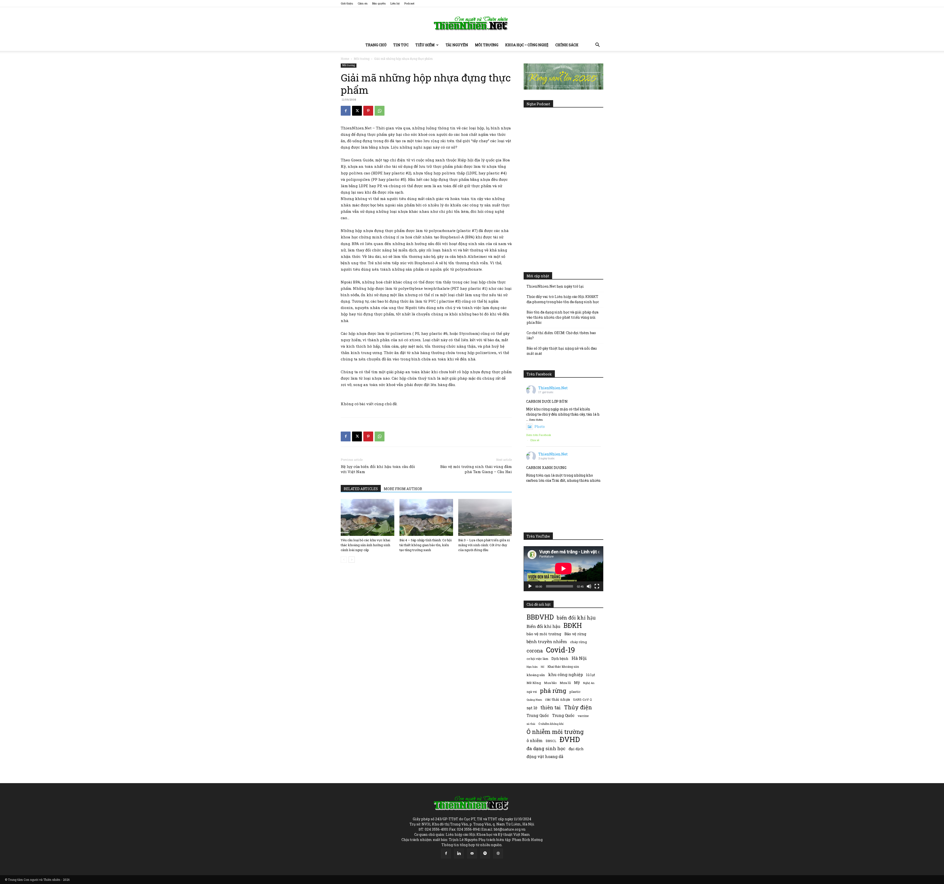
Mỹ (577, 682)
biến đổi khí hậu (576, 617)
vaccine (583, 716)
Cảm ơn (363, 3)
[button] (597, 45)
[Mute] (589, 586)
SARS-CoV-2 (582, 699)
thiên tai (550, 707)
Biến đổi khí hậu (543, 626)
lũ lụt (590, 674)
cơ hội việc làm (537, 659)
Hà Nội (579, 658)
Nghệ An (588, 683)
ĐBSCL (551, 741)
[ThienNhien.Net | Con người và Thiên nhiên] (472, 23)
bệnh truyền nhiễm (547, 641)
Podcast (409, 3)
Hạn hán (532, 666)
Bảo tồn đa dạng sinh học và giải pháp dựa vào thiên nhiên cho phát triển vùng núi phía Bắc (562, 317)
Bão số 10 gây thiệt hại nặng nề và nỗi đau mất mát (562, 351)
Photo (539, 426)
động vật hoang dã (545, 756)
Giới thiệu (347, 3)
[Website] (498, 853)
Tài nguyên (457, 45)
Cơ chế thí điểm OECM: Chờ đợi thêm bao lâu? (561, 335)
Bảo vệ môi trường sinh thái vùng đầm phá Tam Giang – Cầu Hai (476, 469)
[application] (563, 568)
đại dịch (576, 748)
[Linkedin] (459, 853)
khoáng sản (536, 675)
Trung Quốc (563, 715)
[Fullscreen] (596, 586)
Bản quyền (379, 3)
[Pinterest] (368, 111)
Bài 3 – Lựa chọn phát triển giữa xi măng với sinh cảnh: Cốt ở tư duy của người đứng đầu (484, 545)
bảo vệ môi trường (544, 633)
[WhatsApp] (379, 111)
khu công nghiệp (565, 674)
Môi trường (486, 45)
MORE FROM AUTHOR (403, 488)
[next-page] (352, 560)
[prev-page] (344, 560)
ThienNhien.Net (553, 388)
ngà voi (532, 692)
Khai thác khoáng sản (563, 666)
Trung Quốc (538, 715)
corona (535, 650)
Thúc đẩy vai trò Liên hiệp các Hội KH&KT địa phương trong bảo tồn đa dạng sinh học (563, 299)
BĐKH (572, 625)
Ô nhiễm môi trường (555, 731)
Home (345, 59)
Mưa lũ (565, 683)
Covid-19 (560, 649)
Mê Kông (534, 683)
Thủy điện (578, 707)
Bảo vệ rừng (575, 633)
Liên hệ (395, 3)
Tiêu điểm (425, 45)
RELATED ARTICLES (361, 488)
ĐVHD (570, 739)
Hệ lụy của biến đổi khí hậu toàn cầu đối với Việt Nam (378, 469)
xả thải (531, 724)
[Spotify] (485, 853)
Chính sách (566, 45)
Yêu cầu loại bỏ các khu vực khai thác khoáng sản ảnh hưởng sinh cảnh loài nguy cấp (365, 545)
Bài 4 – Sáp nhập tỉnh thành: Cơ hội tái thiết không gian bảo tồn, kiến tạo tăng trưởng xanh (425, 545)
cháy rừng (578, 642)
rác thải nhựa (557, 699)
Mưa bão (550, 683)
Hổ (542, 666)
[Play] (530, 586)
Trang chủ (376, 45)
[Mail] (472, 853)
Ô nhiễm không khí (550, 724)
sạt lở (532, 707)
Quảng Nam (534, 699)
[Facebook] (346, 111)
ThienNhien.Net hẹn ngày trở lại (555, 286)
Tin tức (401, 45)
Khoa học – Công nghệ (526, 45)
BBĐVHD (540, 617)
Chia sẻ (534, 440)
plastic (574, 691)
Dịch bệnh (559, 658)
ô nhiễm (535, 740)
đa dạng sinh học (546, 748)
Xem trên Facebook (538, 435)
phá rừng (553, 690)
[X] (357, 111)
